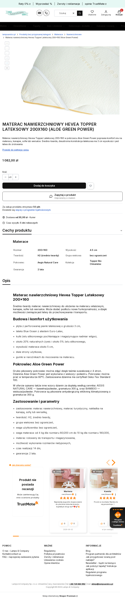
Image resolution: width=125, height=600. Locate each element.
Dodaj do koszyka (44, 185)
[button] (79, 13)
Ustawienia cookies (54, 560)
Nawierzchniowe (74, 34)
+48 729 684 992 (77, 584)
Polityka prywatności (54, 554)
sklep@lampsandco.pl (102, 584)
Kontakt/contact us (11, 554)
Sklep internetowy (59, 596)
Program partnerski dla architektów (103, 554)
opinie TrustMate (94, 3)
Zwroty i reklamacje (68, 3)
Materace (58, 34)
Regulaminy (50, 551)
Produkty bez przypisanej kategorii (35, 34)
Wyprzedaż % (44, 3)
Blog (88, 551)
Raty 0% (24, 3)
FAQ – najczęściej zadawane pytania (20, 557)
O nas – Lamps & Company (15, 551)
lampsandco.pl (9, 34)
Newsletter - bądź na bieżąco (101, 563)
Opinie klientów (52, 563)
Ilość (4, 172)
